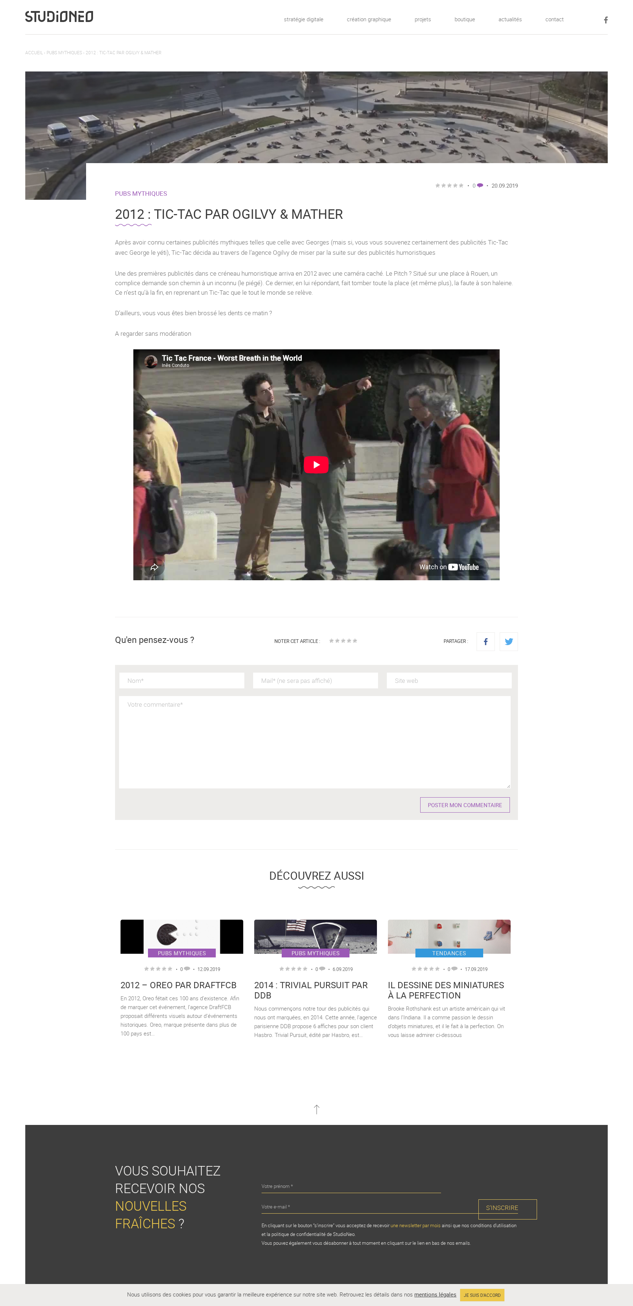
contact (554, 19)
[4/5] (349, 641)
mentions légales (435, 1294)
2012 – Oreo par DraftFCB (179, 985)
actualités (510, 19)
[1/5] (331, 641)
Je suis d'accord (482, 1295)
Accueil (34, 52)
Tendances (449, 953)
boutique (465, 19)
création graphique (369, 19)
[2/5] (337, 641)
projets (423, 19)
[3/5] (343, 641)
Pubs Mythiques (64, 52)
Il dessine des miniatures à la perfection (446, 990)
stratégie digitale (303, 19)
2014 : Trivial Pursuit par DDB (311, 990)
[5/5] (355, 641)
